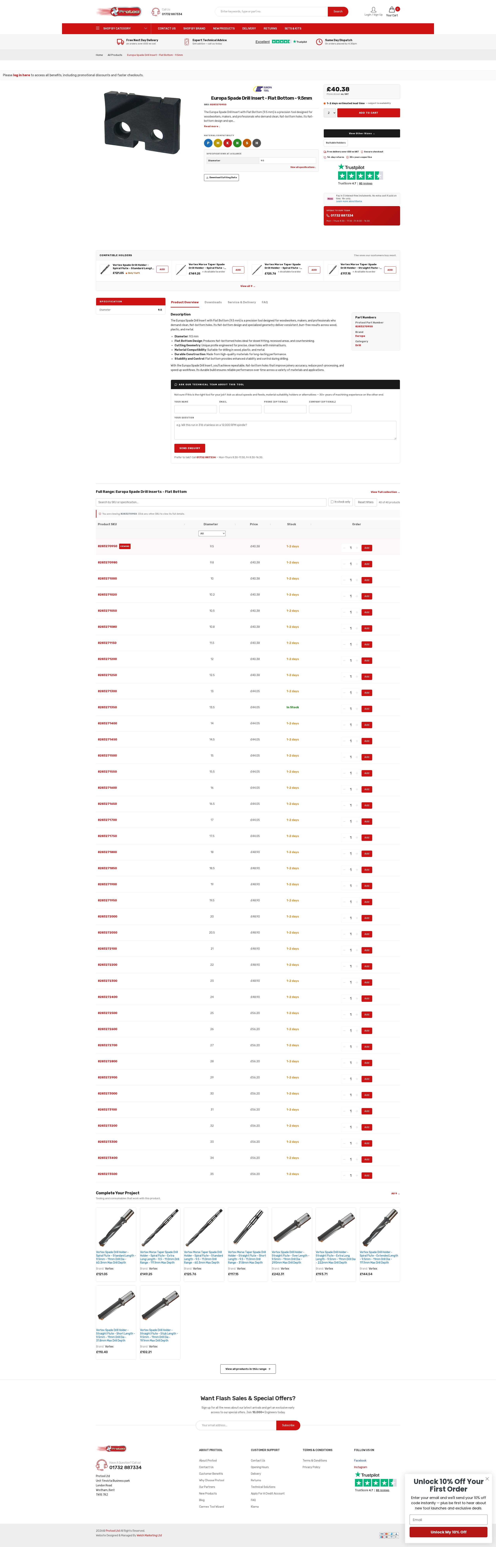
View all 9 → (248, 286)
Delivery (256, 1473)
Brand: (100, 1268)
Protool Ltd (113, 1530)
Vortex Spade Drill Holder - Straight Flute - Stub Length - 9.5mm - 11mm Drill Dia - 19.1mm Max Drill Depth (159, 1335)
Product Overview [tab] (185, 302)
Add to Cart (369, 112)
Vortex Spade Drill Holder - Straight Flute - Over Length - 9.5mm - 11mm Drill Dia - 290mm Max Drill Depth (290, 1257)
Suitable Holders (336, 143)
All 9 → (395, 1193)
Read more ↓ (212, 126)
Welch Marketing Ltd (149, 1535)
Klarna (255, 1506)
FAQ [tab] (265, 302)
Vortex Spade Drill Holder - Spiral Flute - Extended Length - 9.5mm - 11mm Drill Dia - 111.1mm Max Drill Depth (379, 1257)
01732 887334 (342, 215)
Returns (256, 1480)
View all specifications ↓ (303, 167)
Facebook (360, 1460)
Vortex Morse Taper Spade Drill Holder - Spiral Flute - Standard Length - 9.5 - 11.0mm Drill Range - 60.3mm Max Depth (284, 266)
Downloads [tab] (213, 302)
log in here (21, 75)
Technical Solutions (263, 1487)
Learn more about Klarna (349, 201)
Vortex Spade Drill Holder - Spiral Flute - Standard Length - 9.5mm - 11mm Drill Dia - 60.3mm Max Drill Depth (133, 266)
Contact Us (206, 1467)
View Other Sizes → (362, 133)
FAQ (253, 1500)
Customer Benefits (211, 1473)
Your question (184, 417)
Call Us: (166, 9)
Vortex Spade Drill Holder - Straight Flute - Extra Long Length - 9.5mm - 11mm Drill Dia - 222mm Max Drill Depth (336, 1257)
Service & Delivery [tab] (242, 302)
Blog (202, 1500)
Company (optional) (322, 402)
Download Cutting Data (223, 177)
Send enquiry (189, 448)
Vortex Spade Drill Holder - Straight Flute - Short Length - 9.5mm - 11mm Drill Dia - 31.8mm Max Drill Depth (115, 1335)
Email (223, 402)
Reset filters (366, 502)
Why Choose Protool (211, 1480)
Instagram (360, 1467)
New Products (208, 1493)
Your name (181, 402)
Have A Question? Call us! (125, 1462)
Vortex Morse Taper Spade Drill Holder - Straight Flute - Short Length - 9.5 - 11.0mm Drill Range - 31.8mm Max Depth (360, 266)
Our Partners (207, 1487)
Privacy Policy (311, 1467)
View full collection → (385, 492)
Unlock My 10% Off (449, 1532)
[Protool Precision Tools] (119, 11)
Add (162, 269)
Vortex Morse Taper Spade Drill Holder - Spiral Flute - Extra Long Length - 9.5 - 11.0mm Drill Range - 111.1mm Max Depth (207, 266)
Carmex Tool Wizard (211, 1506)
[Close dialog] (487, 1478)
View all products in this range (246, 1368)
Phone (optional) (276, 402)
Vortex (109, 1268)
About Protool (208, 1460)
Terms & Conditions (315, 1460)
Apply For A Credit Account (268, 1493)
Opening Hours (260, 1467)
